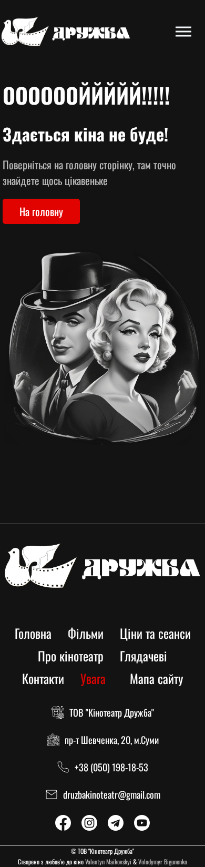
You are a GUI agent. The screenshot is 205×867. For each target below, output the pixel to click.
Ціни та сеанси (155, 633)
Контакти (43, 678)
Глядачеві (143, 655)
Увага (93, 678)
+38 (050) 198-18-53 (111, 767)
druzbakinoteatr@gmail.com (111, 794)
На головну (41, 211)
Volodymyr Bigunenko (162, 861)
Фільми (86, 633)
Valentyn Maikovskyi (108, 861)
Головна (33, 633)
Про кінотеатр (71, 655)
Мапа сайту (156, 678)
